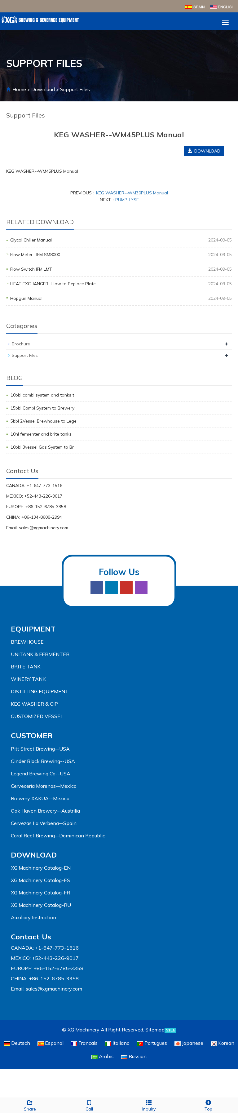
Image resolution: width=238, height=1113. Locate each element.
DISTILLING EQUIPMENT (39, 691)
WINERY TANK (28, 679)
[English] (222, 6)
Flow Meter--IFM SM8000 (35, 254)
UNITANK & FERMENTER (40, 654)
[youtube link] (126, 587)
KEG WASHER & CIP (34, 704)
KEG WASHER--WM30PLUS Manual (132, 193)
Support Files (74, 89)
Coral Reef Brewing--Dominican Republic (58, 835)
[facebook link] (96, 587)
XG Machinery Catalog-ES (40, 880)
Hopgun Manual (26, 298)
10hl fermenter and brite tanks (41, 434)
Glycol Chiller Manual (31, 240)
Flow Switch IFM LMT (31, 269)
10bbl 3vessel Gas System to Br (42, 447)
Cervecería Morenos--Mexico (44, 786)
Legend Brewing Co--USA (40, 773)
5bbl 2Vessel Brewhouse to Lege (44, 421)
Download (43, 89)
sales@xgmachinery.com (43, 527)
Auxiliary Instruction (33, 917)
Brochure (21, 344)
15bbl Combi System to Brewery (42, 408)
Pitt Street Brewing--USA (40, 749)
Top (208, 1109)
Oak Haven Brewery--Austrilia (45, 811)
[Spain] (194, 6)
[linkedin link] (111, 587)
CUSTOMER (32, 735)
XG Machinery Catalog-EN (41, 868)
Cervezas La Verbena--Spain (44, 823)
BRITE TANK (25, 666)
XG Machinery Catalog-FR (40, 892)
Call (89, 1109)
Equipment (33, 628)
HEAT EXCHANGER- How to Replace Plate (53, 283)
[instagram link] (141, 587)
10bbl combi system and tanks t (42, 395)
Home (19, 89)
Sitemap (155, 1030)
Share (30, 1109)
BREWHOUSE (27, 642)
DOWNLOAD (34, 854)
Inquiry (149, 1109)
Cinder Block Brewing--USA (43, 761)
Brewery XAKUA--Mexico (40, 798)
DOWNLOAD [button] (206, 151)
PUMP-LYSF (127, 199)
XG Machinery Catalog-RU (41, 905)
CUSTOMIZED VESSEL (37, 716)
